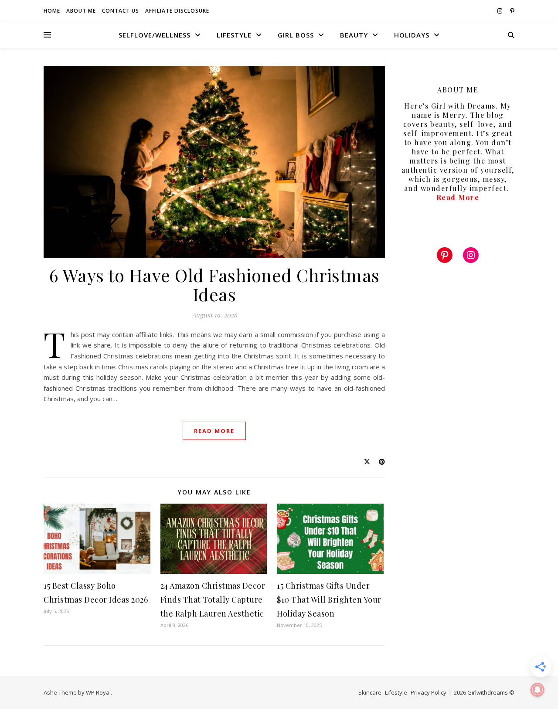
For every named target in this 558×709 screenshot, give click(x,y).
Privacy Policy (428, 692)
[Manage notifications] (537, 690)
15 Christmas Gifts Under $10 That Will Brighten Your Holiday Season (329, 599)
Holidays (411, 35)
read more (214, 431)
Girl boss (296, 35)
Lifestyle (234, 35)
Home (52, 10)
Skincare (369, 692)
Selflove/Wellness (155, 35)
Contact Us (120, 10)
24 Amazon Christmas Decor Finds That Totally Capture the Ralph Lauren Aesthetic (212, 599)
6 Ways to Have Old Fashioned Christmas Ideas (214, 284)
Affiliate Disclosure (177, 10)
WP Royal (98, 692)
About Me (81, 10)
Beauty (354, 35)
